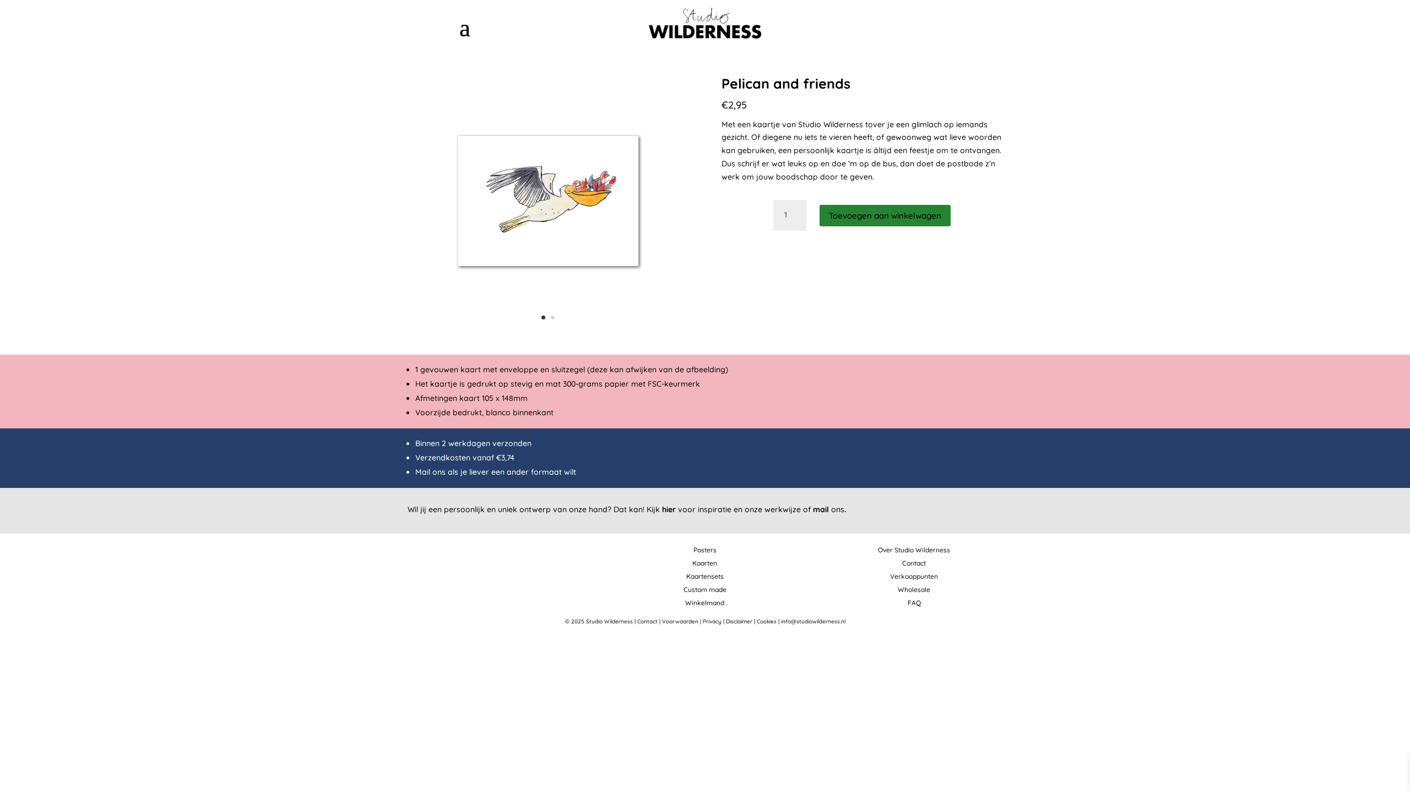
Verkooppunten (914, 576)
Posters (705, 550)
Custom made (705, 589)
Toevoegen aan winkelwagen (885, 215)
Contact (914, 563)
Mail (422, 472)
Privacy (712, 621)
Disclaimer (739, 621)
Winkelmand (704, 603)
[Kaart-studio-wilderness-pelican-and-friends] (548, 337)
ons (829, 509)
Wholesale (914, 589)
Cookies (767, 621)
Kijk (661, 509)
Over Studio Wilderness (914, 550)
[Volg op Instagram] (940, 23)
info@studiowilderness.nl (813, 621)
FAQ (914, 603)
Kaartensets (705, 576)
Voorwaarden (680, 621)
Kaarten (704, 563)
